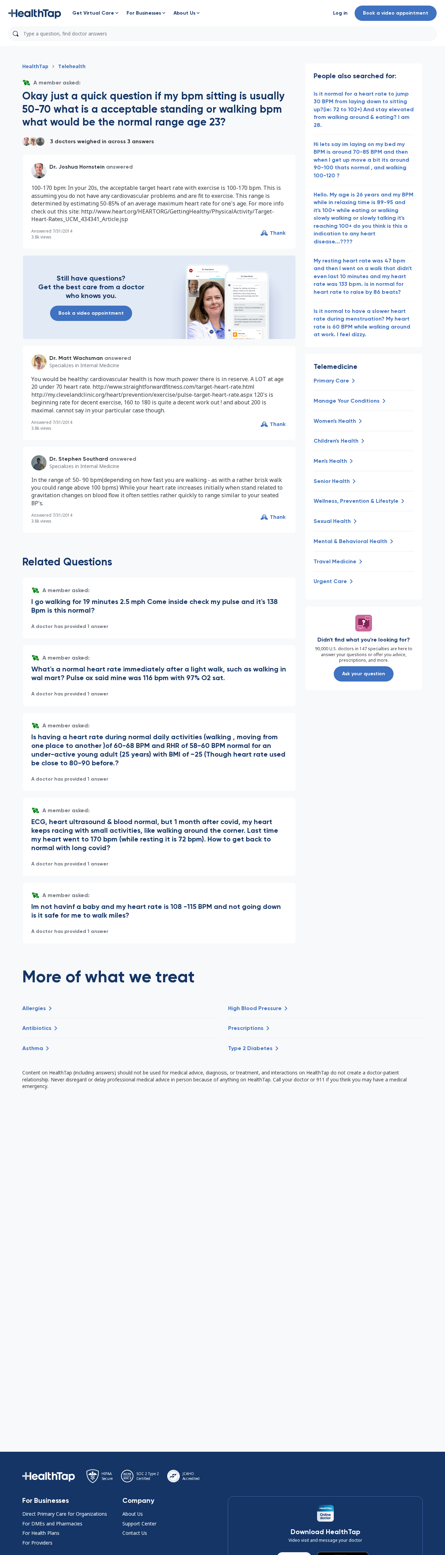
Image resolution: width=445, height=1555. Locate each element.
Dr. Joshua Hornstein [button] (77, 166)
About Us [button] (132, 1513)
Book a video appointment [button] (395, 13)
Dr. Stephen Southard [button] (78, 459)
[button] (34, 13)
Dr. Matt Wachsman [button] (76, 358)
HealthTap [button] (35, 66)
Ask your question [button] (363, 674)
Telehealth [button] (72, 66)
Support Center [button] (139, 1523)
